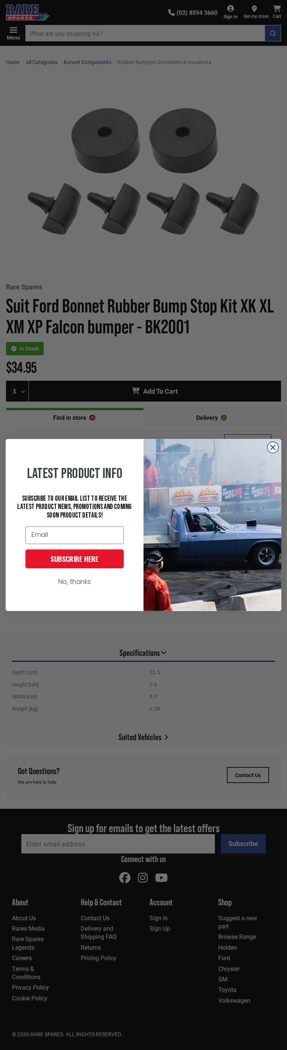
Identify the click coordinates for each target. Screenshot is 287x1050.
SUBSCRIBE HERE (74, 559)
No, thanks (74, 582)
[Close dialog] (272, 447)
